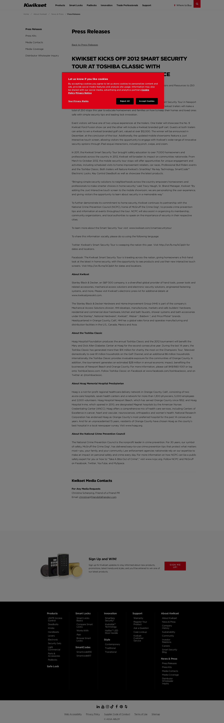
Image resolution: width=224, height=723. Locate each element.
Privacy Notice (84, 93)
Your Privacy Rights (78, 101)
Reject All (125, 101)
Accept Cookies (146, 101)
